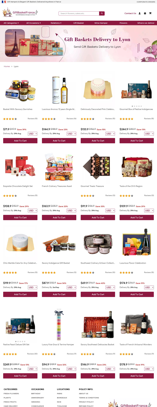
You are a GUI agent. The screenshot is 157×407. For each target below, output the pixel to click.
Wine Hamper (101, 23)
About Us (83, 394)
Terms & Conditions (89, 398)
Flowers (123, 23)
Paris (59, 394)
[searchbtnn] (102, 13)
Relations (55, 23)
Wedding (35, 402)
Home (7, 66)
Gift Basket (78, 23)
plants (7, 398)
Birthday (35, 394)
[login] (140, 13)
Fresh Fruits (10, 402)
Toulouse (62, 406)
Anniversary (37, 398)
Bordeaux (62, 398)
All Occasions (32, 23)
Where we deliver (145, 23)
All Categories (10, 23)
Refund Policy (86, 406)
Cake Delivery (11, 406)
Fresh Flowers (11, 394)
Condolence (37, 406)
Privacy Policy (86, 402)
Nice (59, 402)
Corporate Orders (146, 2)
